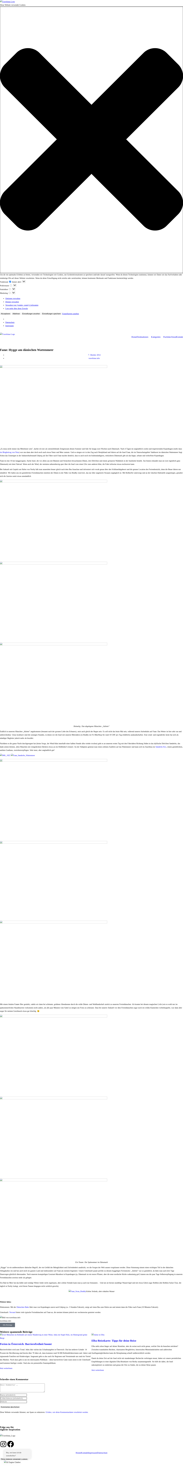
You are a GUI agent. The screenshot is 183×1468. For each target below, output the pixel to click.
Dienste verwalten (12, 302)
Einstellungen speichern (51, 314)
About (173, 337)
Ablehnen (16, 314)
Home (134, 337)
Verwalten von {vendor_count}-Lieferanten (21, 305)
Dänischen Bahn (23, 1307)
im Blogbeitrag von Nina (9, 452)
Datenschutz (9, 322)
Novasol (12, 1312)
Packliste (167, 337)
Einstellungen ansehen (31, 314)
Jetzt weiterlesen (6, 1368)
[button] (91, 140)
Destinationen (142, 337)
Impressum (9, 326)
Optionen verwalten (12, 298)
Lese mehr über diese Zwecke (16, 309)
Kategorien (155, 337)
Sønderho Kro (161, 747)
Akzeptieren (5, 314)
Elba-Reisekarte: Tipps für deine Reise (114, 1340)
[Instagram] (3, 1444)
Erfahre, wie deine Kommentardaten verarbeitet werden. (67, 1412)
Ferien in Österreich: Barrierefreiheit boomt (26, 1343)
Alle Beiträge (7, 1325)
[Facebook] (10, 1444)
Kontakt (179, 337)
